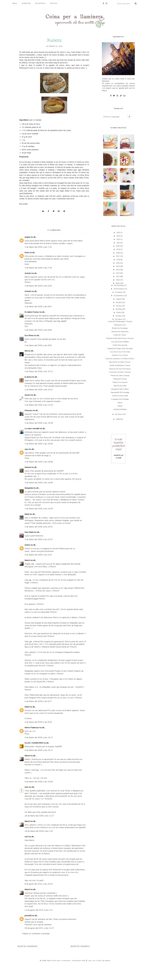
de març (119, 316)
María (27, 707)
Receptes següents (80, 946)
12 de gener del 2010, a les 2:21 (39, 910)
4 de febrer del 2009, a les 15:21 (39, 737)
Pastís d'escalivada (120, 345)
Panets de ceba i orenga (120, 375)
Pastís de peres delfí (120, 396)
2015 (118, 263)
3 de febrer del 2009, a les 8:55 (38, 345)
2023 (118, 236)
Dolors (27, 545)
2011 (118, 276)
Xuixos (120, 402)
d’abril (118, 312)
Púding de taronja (120, 379)
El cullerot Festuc (32, 312)
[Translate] (129, 116)
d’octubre (119, 292)
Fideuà (120, 406)
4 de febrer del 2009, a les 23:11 (39, 750)
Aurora (27, 395)
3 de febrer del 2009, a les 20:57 (39, 526)
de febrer (119, 319)
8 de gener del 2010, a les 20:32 (39, 884)
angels (27, 237)
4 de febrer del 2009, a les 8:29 (38, 722)
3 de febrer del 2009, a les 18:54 (39, 482)
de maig (119, 309)
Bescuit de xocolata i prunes (120, 362)
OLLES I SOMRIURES (34, 743)
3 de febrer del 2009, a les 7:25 (38, 247)
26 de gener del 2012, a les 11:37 (39, 928)
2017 (118, 256)
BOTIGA (53, 3)
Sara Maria (29, 532)
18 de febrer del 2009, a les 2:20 (39, 831)
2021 (118, 243)
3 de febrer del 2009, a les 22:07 (39, 539)
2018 (118, 253)
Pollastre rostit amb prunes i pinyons (120, 338)
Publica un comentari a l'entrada (35, 933)
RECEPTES (39, 3)
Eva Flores (29, 335)
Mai (26, 351)
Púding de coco (120, 325)
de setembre (119, 295)
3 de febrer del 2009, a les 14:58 (39, 423)
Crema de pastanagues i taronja (120, 321)
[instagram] (107, 3)
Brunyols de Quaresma (120, 331)
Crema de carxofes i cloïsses (120, 372)
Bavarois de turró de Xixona (120, 369)
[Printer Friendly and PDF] (43, 211)
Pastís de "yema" (120, 335)
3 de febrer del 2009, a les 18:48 (39, 461)
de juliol (119, 302)
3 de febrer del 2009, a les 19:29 (39, 508)
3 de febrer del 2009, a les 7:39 (38, 267)
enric (27, 787)
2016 (118, 260)
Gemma (28, 467)
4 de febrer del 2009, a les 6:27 (38, 701)
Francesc (28, 410)
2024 (118, 232)
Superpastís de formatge (120, 392)
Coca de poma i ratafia (120, 342)
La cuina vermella (32, 428)
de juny (119, 306)
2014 (118, 266)
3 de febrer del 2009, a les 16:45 (39, 443)
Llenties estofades (120, 409)
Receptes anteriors (28, 946)
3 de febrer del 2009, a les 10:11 (39, 371)
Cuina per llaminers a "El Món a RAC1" (120, 359)
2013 (118, 270)
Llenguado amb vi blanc (120, 389)
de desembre (119, 285)
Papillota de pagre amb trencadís (120, 348)
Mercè (27, 560)
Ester (27, 252)
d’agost (119, 299)
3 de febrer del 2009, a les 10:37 (39, 389)
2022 (118, 239)
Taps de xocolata (120, 386)
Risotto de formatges (120, 328)
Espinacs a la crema (120, 355)
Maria (27, 514)
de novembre (119, 289)
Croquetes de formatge (120, 399)
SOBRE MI (26, 3)
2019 (118, 249)
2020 (118, 246)
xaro (26, 449)
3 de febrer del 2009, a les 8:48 (38, 330)
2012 (118, 273)
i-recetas (44, 60)
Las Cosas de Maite (101, 960)
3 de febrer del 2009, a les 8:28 (38, 286)
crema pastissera (32, 150)
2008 (118, 419)
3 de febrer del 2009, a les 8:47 (38, 306)
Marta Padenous (32, 727)
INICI (14, 3)
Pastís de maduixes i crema (120, 365)
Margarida (29, 488)
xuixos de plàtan (58, 55)
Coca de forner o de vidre (120, 352)
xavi (26, 836)
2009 (117, 283)
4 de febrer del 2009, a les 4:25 (38, 554)
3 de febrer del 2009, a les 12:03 (39, 405)
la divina (28, 377)
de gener (119, 414)
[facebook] (104, 3)
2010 (118, 280)
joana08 (28, 915)
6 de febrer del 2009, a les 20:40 (39, 781)
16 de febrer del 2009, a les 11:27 (39, 815)
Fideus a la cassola (120, 382)
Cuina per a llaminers (61, 960)
